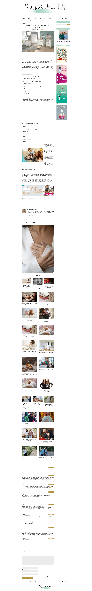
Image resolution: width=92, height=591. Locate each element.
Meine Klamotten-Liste (27, 74)
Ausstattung (24, 198)
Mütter (44, 18)
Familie (29, 18)
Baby (26, 20)
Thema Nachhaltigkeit (31, 174)
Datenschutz (32, 581)
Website (23, 572)
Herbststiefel (37, 61)
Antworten (51, 484)
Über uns (36, 581)
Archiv (44, 581)
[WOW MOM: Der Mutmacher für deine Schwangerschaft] (61, 73)
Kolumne (23, 18)
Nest (29, 182)
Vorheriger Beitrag (29, 205)
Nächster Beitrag (46, 205)
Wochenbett (31, 198)
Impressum (27, 581)
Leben (39, 18)
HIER (42, 179)
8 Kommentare (41, 29)
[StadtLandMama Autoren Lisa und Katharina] (63, 35)
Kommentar (23, 555)
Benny (23, 467)
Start (22, 20)
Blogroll (40, 581)
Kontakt (49, 18)
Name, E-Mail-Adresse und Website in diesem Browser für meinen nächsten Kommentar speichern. (36, 576)
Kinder (34, 18)
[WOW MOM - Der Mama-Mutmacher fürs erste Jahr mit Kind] (61, 112)
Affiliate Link (58, 63)
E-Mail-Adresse (24, 569)
